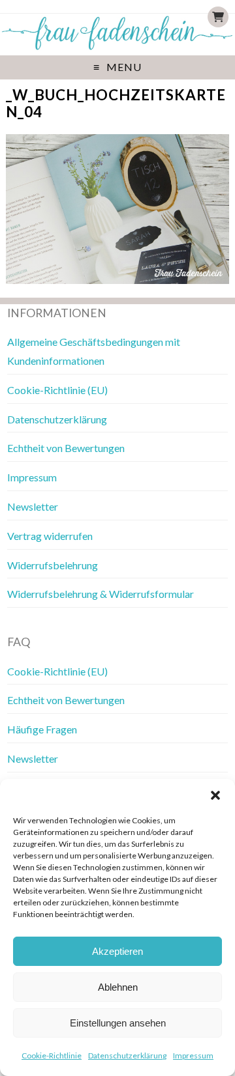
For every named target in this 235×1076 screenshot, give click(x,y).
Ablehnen (118, 987)
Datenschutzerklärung (127, 1055)
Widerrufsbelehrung (52, 565)
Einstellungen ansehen (118, 1022)
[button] (215, 795)
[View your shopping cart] (218, 17)
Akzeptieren (117, 951)
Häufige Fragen (42, 729)
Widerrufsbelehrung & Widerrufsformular (100, 594)
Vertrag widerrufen (50, 536)
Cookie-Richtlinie (52, 1055)
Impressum (193, 1055)
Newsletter (32, 506)
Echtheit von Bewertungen (66, 448)
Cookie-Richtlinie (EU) (57, 390)
